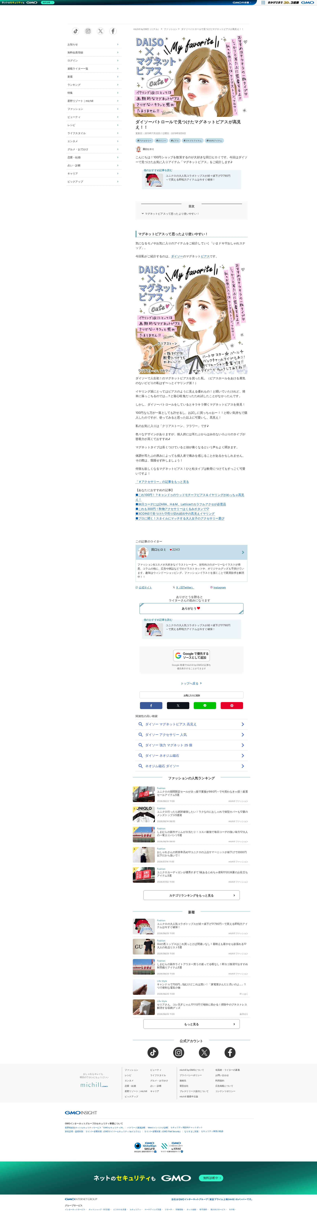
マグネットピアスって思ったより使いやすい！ (172, 213)
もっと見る (191, 1024)
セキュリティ (135, 1209)
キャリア (73, 173)
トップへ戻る (190, 683)
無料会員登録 (75, 52)
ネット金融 (191, 1209)
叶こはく (244, 994)
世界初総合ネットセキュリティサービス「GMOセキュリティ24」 (95, 1127)
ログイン (73, 60)
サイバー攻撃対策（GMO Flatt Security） (163, 1131)
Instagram (220, 587)
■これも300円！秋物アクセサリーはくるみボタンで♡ (172, 509)
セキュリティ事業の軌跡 (212, 1131)
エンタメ (73, 141)
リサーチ (168, 1209)
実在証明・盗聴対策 (74, 1131)
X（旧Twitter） (185, 587)
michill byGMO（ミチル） (146, 29)
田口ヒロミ (148, 149)
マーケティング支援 (153, 1209)
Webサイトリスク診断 (158, 1127)
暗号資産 (203, 1209)
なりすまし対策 (191, 1131)
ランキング (74, 84)
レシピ (71, 125)
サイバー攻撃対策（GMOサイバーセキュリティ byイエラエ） (114, 1131)
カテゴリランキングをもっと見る (191, 895)
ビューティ (74, 116)
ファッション (75, 108)
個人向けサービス (218, 1209)
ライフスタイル (77, 133)
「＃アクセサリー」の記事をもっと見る (162, 481)
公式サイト (145, 587)
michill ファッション (238, 801)
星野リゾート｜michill (80, 100)
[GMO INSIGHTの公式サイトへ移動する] (81, 1112)
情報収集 (179, 1209)
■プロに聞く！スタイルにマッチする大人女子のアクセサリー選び (180, 518)
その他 (231, 1209)
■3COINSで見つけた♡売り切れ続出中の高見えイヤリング (175, 513)
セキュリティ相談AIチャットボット (187, 1127)
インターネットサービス (75, 1209)
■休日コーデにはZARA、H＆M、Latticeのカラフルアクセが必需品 (181, 504)
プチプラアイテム (193, 140)
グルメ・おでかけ (78, 149)
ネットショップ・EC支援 (99, 1209)
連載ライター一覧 (78, 68)
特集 (70, 92)
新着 (70, 76)
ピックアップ (75, 181)
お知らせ (73, 44)
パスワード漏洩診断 (136, 1127)
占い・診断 (74, 165)
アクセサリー (145, 140)
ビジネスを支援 (119, 1209)
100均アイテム (215, 140)
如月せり (244, 1014)
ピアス (176, 140)
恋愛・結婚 (74, 157)
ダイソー (162, 140)
